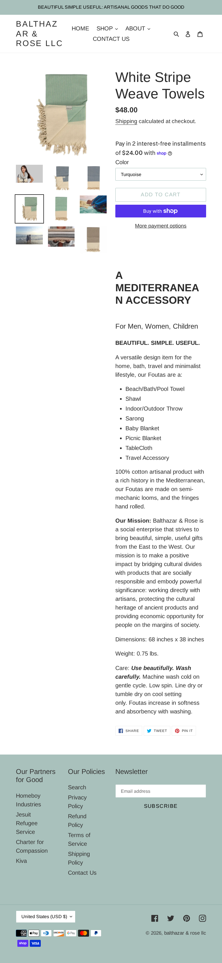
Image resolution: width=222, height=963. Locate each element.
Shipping (126, 121)
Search (77, 787)
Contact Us (82, 872)
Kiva (21, 861)
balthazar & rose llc (39, 33)
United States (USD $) (44, 916)
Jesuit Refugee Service (27, 823)
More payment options (160, 226)
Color (122, 162)
